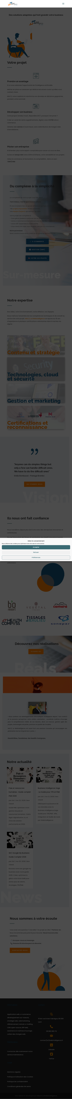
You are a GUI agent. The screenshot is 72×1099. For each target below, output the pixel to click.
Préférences (36, 557)
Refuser (36, 552)
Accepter (36, 547)
